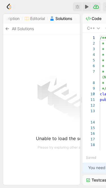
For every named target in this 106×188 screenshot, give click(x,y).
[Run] (86, 6)
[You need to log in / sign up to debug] (77, 6)
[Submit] (96, 6)
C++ (91, 28)
